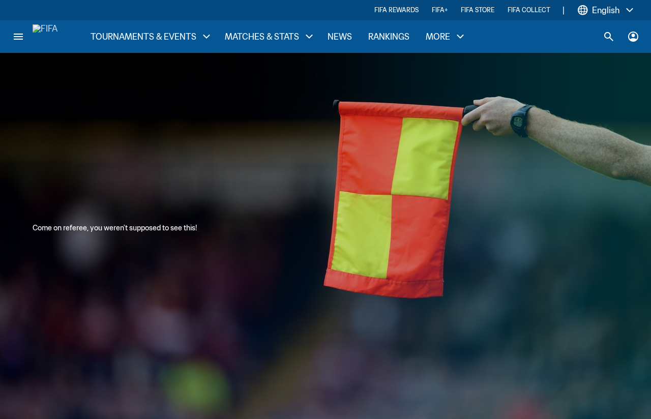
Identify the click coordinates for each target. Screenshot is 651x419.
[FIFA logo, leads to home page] (45, 36)
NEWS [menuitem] (340, 37)
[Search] (609, 36)
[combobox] (606, 10)
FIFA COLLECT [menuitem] (529, 10)
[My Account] (633, 36)
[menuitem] (149, 36)
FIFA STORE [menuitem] (477, 10)
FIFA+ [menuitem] (440, 10)
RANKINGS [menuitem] (388, 37)
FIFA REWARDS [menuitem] (396, 10)
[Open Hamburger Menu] (18, 37)
